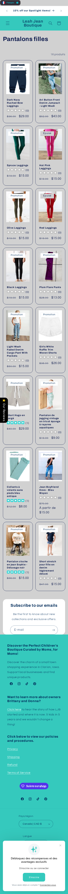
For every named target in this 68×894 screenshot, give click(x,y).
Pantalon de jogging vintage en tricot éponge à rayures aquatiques (49, 421)
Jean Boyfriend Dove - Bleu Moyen (49, 490)
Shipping (13, 757)
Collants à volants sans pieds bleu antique (15, 491)
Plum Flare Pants (50, 287)
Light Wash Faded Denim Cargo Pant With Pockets (17, 351)
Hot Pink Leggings (45, 167)
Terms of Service (18, 772)
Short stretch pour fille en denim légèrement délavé (47, 567)
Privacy (12, 749)
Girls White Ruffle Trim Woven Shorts (48, 349)
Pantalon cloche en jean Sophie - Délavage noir (17, 564)
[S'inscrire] (53, 629)
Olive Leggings (16, 227)
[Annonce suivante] (61, 11)
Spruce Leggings (17, 165)
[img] (15, 423)
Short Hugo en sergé (16, 417)
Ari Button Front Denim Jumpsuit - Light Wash (49, 102)
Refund (12, 764)
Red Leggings (48, 227)
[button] (7, 23)
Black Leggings (17, 287)
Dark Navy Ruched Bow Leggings (15, 102)
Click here (14, 709)
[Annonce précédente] (7, 11)
